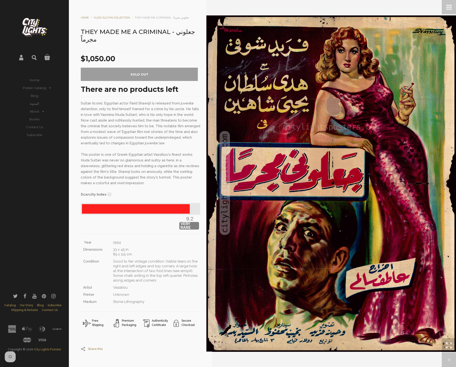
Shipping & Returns (24, 310)
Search (34, 57)
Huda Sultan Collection (112, 17)
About (34, 111)
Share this (95, 348)
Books (34, 119)
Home (34, 80)
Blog (34, 96)
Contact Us (34, 127)
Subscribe (34, 135)
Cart (47, 57)
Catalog (10, 305)
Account (21, 57)
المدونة (34, 103)
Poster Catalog (34, 88)
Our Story (26, 305)
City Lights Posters (47, 349)
